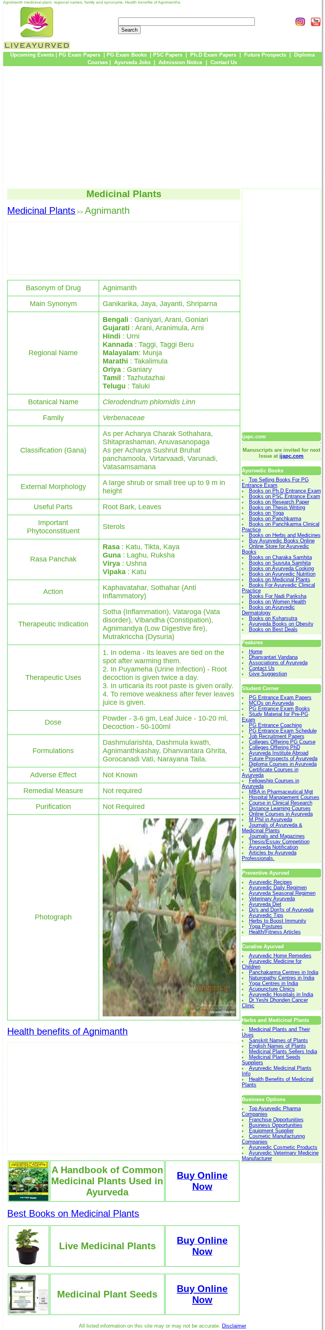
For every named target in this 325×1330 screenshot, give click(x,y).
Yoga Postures (266, 926)
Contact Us (262, 668)
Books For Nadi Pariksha (277, 596)
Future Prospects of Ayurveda (283, 758)
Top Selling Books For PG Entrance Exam (275, 482)
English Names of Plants (277, 1046)
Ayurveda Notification (273, 847)
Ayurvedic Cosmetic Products (283, 1147)
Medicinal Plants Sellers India (283, 1051)
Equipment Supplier (271, 1131)
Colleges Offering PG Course (282, 742)
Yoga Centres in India (273, 983)
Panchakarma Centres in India (283, 972)
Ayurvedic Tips (266, 915)
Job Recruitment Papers (276, 736)
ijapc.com (291, 456)
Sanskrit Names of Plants (278, 1040)
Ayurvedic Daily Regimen (278, 887)
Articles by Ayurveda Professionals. (269, 855)
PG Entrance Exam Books (279, 709)
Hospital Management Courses (284, 797)
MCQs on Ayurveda (271, 703)
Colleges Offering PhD (274, 747)
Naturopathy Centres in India (281, 978)
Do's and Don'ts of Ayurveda (281, 910)
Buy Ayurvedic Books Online (282, 541)
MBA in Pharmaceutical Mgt (281, 792)
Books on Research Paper (279, 502)
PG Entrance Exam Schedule (283, 731)
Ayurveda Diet (265, 904)
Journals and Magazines (277, 836)
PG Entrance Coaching (275, 725)
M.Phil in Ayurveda (270, 819)
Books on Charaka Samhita (280, 557)
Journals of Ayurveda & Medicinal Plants (272, 827)
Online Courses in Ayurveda (281, 814)
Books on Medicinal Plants (279, 579)
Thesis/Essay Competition (279, 842)
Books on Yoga (266, 513)
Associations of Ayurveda (278, 663)
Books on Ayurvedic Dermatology (268, 610)
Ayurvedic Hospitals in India (281, 994)
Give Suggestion (268, 674)
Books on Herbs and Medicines (285, 535)
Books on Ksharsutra (273, 618)
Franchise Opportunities (276, 1120)
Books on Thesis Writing (277, 507)
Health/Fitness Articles (275, 932)
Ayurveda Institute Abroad (278, 753)
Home (255, 652)
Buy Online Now (202, 1294)
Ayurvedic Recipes (270, 882)
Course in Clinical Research (280, 803)
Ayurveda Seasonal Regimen (282, 893)
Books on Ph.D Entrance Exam (285, 491)
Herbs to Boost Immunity (277, 921)
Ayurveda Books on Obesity (281, 624)
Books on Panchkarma (275, 518)
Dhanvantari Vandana (273, 657)
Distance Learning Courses (280, 808)
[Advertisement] (162, 127)
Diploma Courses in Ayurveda (283, 764)
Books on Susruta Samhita (280, 563)
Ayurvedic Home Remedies (280, 956)
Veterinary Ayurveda (272, 899)
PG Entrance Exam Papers (280, 697)
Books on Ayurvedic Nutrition (282, 574)
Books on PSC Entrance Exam (284, 496)
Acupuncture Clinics (272, 989)
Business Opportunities (275, 1125)
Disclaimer (234, 1326)
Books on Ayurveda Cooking (281, 568)
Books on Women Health (277, 602)
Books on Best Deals (273, 629)
